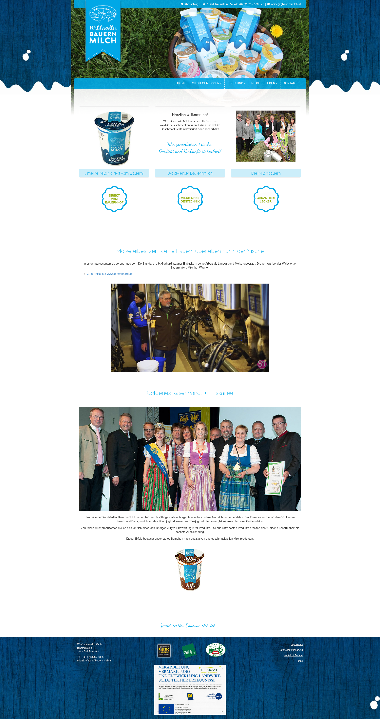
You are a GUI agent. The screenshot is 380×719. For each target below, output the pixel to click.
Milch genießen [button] (205, 83)
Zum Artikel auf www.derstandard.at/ (110, 274)
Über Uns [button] (235, 83)
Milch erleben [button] (263, 83)
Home (181, 83)
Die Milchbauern (266, 173)
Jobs (300, 661)
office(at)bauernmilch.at (286, 4)
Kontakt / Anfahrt (293, 655)
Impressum (297, 644)
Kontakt (290, 83)
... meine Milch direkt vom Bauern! (114, 173)
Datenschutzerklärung (291, 650)
